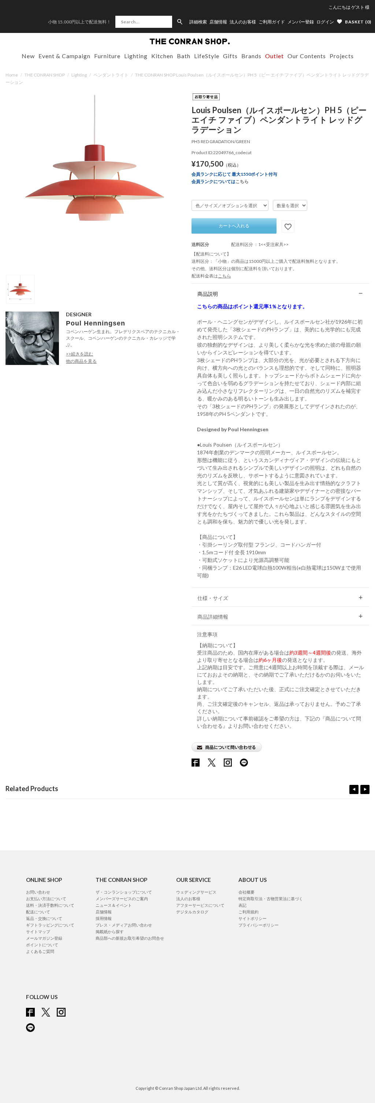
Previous (354, 789)
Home (11, 75)
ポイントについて (42, 944)
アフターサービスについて (200, 905)
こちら (242, 181)
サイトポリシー (252, 918)
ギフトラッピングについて (50, 925)
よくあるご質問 (40, 951)
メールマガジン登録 (44, 938)
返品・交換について (44, 918)
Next (365, 789)
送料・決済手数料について (50, 905)
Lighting (79, 75)
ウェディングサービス (196, 892)
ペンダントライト (111, 75)
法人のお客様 (243, 22)
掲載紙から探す (110, 931)
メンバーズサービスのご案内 (122, 898)
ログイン (325, 22)
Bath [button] (183, 55)
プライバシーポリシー (258, 925)
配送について (38, 911)
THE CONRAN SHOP (45, 75)
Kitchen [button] (162, 55)
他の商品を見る (81, 361)
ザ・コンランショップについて (124, 892)
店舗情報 (218, 22)
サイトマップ (38, 931)
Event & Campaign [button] (64, 55)
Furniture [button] (107, 55)
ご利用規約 (248, 911)
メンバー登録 (300, 22)
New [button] (28, 55)
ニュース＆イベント (114, 905)
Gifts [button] (230, 55)
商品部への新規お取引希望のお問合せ (130, 938)
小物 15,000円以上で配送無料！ (79, 22)
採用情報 (104, 918)
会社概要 (246, 892)
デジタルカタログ (192, 911)
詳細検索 (198, 22)
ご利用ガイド (272, 22)
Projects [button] (342, 55)
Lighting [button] (136, 55)
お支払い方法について (46, 898)
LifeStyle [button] (206, 55)
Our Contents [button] (306, 55)
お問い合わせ (38, 892)
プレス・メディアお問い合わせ (124, 925)
